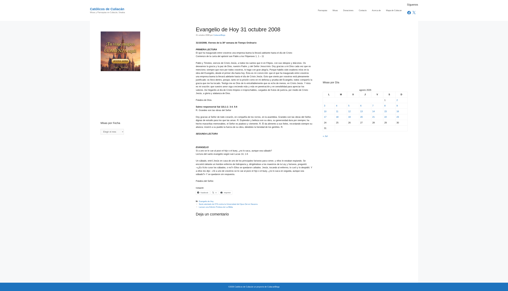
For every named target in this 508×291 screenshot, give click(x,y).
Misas (335, 10)
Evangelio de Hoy (206, 201)
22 (385, 117)
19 (349, 117)
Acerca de (376, 10)
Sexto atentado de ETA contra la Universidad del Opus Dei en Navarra (228, 204)
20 (361, 117)
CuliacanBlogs (273, 287)
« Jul (325, 136)
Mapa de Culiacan (394, 10)
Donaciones (348, 10)
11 (337, 111)
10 (325, 111)
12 (349, 111)
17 (325, 117)
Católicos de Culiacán (107, 9)
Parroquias (322, 10)
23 (397, 117)
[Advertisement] (143, 90)
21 (373, 117)
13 (361, 111)
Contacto (363, 10)
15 (385, 111)
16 (397, 111)
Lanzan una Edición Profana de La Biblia (216, 207)
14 (373, 111)
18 (337, 117)
